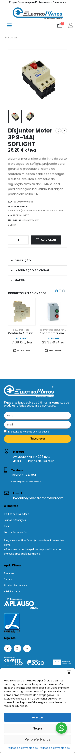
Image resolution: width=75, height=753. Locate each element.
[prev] (58, 131)
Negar (37, 728)
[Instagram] (17, 648)
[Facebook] (8, 648)
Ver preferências (37, 739)
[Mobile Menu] (9, 25)
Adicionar (48, 240)
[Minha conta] (71, 25)
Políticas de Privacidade (35, 431)
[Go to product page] (21, 311)
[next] (64, 131)
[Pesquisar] (47, 37)
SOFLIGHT (13, 224)
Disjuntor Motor (30, 220)
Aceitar (37, 717)
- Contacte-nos (37, 2)
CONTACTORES (46, 330)
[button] (69, 673)
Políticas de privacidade (23, 748)
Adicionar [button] (23, 350)
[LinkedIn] (27, 648)
